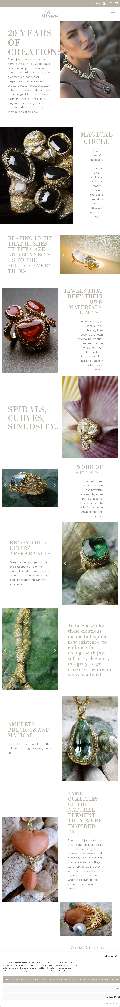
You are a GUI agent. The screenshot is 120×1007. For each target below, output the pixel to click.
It (92, 3)
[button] (113, 13)
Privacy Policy (112, 1003)
